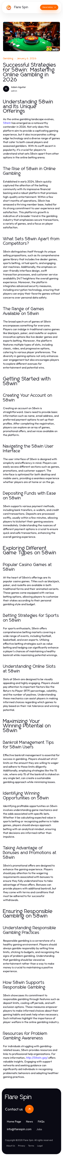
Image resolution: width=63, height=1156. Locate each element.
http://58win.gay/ (37, 1057)
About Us (10, 1145)
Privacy (21, 1145)
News (29, 1121)
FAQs (41, 1121)
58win (7, 122)
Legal (40, 1145)
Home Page (14, 1121)
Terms (31, 1145)
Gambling (8, 58)
